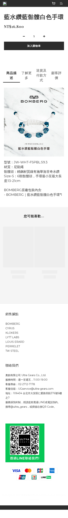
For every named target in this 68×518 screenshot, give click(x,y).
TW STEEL (12, 350)
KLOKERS (11, 332)
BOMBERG (12, 323)
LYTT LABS (12, 337)
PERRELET (12, 346)
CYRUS (10, 328)
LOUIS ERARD (14, 341)
